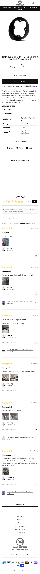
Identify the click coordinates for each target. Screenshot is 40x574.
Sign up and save (19, 554)
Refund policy (20, 529)
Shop (20, 523)
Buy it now (20, 81)
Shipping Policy (20, 533)
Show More (14, 465)
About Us (20, 520)
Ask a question (20, 141)
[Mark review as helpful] (36, 254)
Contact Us (20, 516)
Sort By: (22, 223)
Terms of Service (20, 526)
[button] (30, 201)
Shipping (12, 67)
